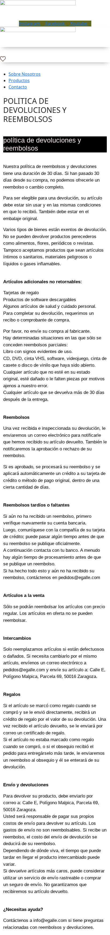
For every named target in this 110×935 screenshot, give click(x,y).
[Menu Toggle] (55, 17)
